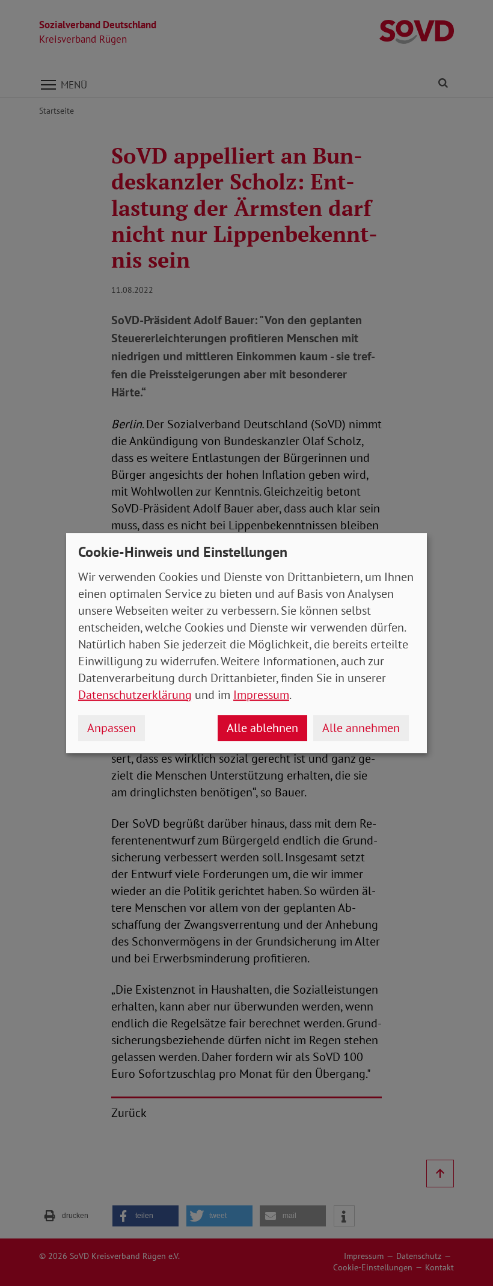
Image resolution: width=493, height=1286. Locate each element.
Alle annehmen (361, 728)
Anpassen (111, 728)
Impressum (261, 695)
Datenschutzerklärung (135, 695)
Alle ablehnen (262, 728)
